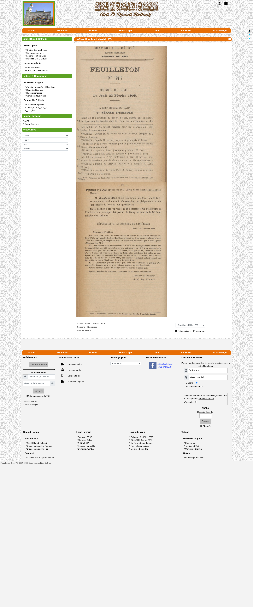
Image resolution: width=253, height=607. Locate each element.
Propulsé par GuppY (8, 463)
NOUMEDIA (83, 443)
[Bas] (249, 38)
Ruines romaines (34, 93)
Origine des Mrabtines (36, 50)
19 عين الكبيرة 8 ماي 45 (37, 107)
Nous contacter (74, 364)
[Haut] (249, 31)
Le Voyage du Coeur (194, 457)
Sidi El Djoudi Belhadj (37, 443)
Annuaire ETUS (85, 437)
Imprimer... (200, 331)
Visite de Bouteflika (139, 449)
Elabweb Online (85, 440)
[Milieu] (249, 34)
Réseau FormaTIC (86, 446)
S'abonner (190, 383)
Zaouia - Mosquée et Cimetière (40, 87)
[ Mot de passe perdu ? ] (38, 396)
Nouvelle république (140, 446)
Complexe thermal (193, 449)
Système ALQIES (86, 449)
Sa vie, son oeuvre (35, 53)
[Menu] (226, 3)
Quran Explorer (32, 124)
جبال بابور (30, 110)
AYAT (26, 121)
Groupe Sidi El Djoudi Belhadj (40, 457)
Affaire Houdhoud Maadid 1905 (94, 39)
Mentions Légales (75, 381)
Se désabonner (193, 386)
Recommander (74, 370)
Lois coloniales (33, 67)
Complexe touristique (36, 96)
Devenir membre (39, 364)
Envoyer (39, 391)
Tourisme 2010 (192, 446)
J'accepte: (189, 402)
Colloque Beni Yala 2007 (142, 437)
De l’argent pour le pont (142, 443)
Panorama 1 (191, 443)
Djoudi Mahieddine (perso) (39, 446)
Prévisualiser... (184, 331)
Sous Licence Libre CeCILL (40, 463)
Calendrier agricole (35, 104)
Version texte (73, 376)
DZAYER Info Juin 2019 (142, 440)
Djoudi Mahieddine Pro (37, 449)
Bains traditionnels (34, 90)
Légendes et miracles (36, 56)
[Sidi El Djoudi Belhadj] (126, 9)
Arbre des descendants (37, 70)
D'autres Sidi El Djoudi (36, 59)
